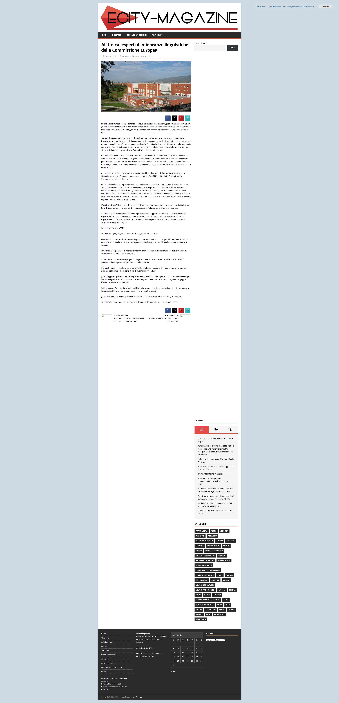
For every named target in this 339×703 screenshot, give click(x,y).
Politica (217, 595)
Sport (222, 610)
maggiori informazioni (308, 7)
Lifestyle (215, 580)
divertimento (213, 546)
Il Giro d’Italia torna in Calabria (210, 474)
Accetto (326, 6)
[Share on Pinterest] (181, 120)
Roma (219, 605)
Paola (207, 595)
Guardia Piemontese (205, 575)
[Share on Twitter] (174, 120)
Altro (214, 531)
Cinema (220, 541)
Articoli (156, 35)
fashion (221, 555)
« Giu (173, 671)
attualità (212, 536)
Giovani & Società (204, 565)
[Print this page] (187, 120)
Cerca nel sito (200, 43)
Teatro (199, 614)
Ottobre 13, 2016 (111, 56)
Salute (199, 610)
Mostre (222, 590)
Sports (231, 610)
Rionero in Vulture (204, 605)
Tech (208, 614)
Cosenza (230, 541)
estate (226, 546)
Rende (226, 600)
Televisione (219, 614)
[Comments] (230, 429)
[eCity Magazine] (169, 30)
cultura (137, 56)
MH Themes (137, 697)
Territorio (201, 619)
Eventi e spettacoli (214, 551)
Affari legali (201, 531)
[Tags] (216, 429)
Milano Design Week (205, 585)
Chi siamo (116, 35)
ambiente (200, 536)
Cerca (232, 47)
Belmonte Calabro (204, 541)
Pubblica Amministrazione (208, 600)
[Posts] (202, 429)
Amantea (224, 531)
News (198, 595)
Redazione (126, 56)
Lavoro (229, 575)
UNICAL (144, 56)
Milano (226, 580)
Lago (220, 575)
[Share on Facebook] (168, 120)
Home (103, 35)
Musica (232, 590)
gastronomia (224, 560)
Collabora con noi (137, 35)
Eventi (199, 551)
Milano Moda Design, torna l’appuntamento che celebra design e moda (213, 481)
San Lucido (211, 610)
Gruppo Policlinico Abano (208, 570)
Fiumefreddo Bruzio (205, 560)
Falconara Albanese (205, 555)
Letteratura (201, 580)
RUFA (228, 605)
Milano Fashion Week (205, 590)
